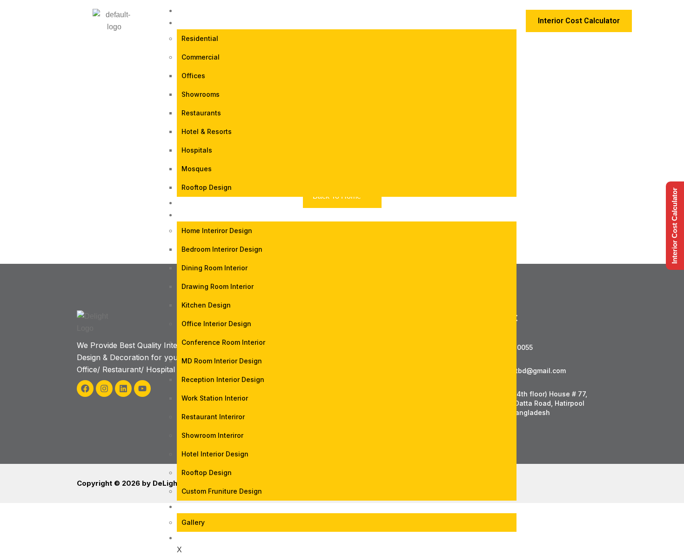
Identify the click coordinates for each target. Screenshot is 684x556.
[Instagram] (104, 388)
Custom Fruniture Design (221, 491)
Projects (203, 22)
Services (201, 214)
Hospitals (196, 150)
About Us (202, 506)
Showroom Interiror (212, 435)
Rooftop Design (206, 187)
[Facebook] (85, 388)
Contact (202, 537)
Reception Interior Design (222, 379)
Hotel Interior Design (214, 454)
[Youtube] (142, 388)
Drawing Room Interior (217, 286)
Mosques (196, 169)
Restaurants (201, 113)
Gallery (193, 522)
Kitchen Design (206, 305)
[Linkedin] (123, 388)
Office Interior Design (216, 324)
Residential (199, 38)
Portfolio (204, 202)
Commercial (200, 57)
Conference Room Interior (223, 342)
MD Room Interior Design (221, 361)
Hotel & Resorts (206, 131)
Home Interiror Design (216, 230)
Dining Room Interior (214, 268)
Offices (193, 76)
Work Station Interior (214, 398)
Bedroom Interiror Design (221, 249)
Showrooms (200, 94)
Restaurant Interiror (213, 417)
